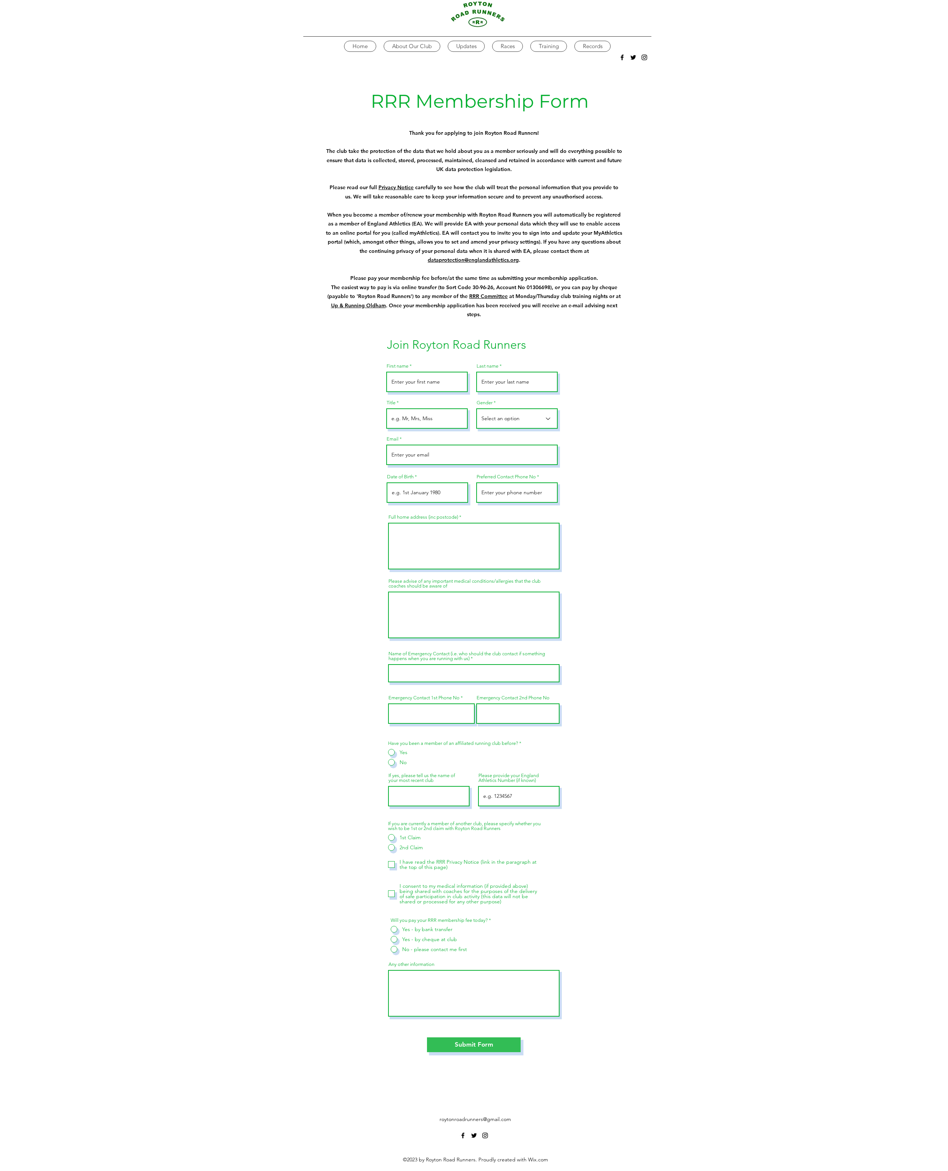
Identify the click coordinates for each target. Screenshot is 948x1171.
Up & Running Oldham (358, 305)
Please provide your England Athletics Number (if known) (508, 778)
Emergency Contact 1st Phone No (424, 697)
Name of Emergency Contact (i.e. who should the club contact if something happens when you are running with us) (466, 656)
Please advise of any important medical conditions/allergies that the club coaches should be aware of (464, 583)
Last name (487, 366)
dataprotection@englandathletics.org (473, 260)
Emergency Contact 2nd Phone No (513, 697)
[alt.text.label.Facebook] (622, 57)
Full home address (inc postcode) (423, 517)
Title (391, 402)
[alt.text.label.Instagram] (644, 57)
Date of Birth (400, 476)
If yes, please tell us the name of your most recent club (421, 778)
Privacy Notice (396, 187)
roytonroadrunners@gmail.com (475, 1119)
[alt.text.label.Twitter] (633, 57)
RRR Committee (488, 296)
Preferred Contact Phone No (506, 476)
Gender (485, 402)
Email (392, 438)
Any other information (411, 964)
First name (397, 366)
